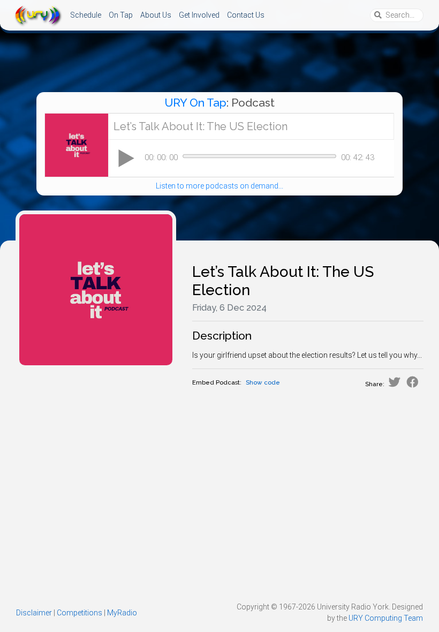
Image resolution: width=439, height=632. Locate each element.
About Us (155, 15)
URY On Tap (195, 102)
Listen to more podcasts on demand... (219, 186)
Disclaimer (34, 612)
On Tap (121, 15)
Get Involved (199, 15)
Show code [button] (263, 382)
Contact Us (245, 15)
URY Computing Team (386, 618)
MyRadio (122, 612)
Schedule (85, 15)
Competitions (79, 612)
